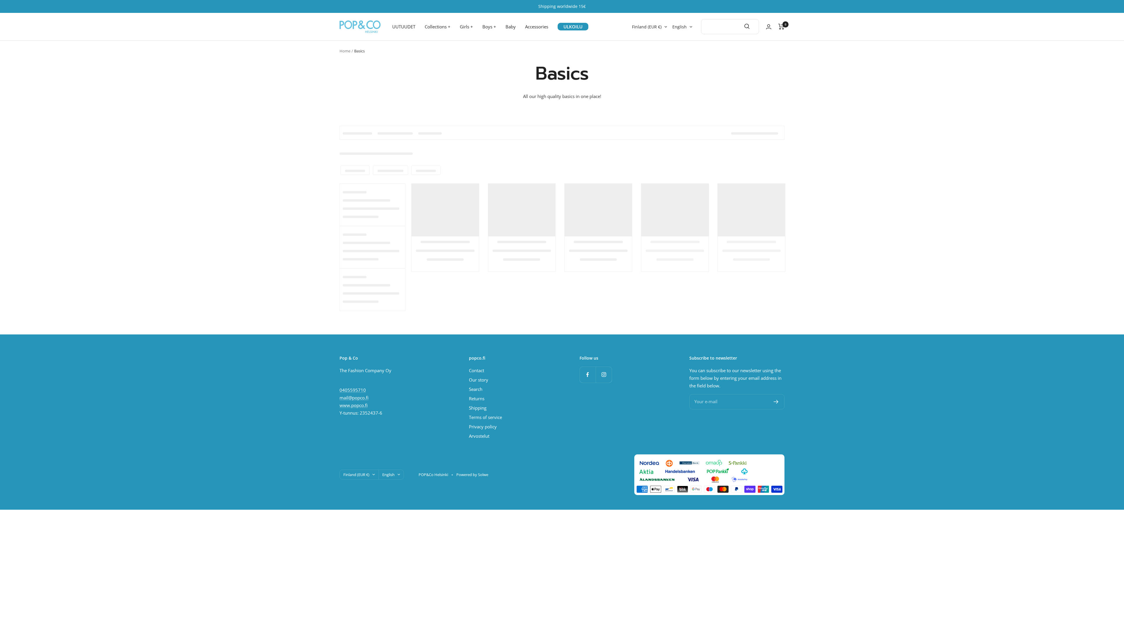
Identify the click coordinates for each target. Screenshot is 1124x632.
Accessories (536, 27)
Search (475, 389)
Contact (476, 370)
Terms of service (485, 417)
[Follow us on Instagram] (604, 375)
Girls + (466, 27)
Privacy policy (483, 427)
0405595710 (353, 390)
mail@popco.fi (354, 398)
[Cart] (781, 27)
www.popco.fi (354, 405)
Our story (478, 380)
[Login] (768, 26)
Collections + (437, 27)
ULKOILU (572, 27)
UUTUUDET (403, 27)
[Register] (776, 402)
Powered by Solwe (472, 474)
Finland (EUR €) (647, 27)
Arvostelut (479, 436)
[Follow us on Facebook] (588, 375)
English (679, 27)
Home (345, 51)
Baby (511, 27)
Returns (476, 398)
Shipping (477, 408)
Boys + (489, 27)
